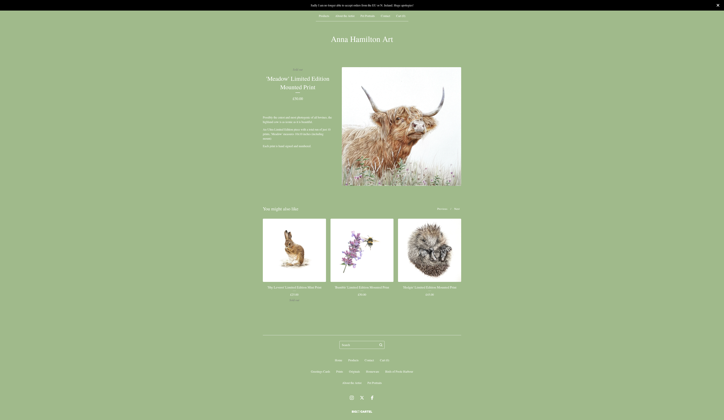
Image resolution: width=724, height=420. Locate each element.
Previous (442, 209)
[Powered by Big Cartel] (362, 411)
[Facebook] (372, 397)
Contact (385, 16)
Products (324, 16)
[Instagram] (352, 397)
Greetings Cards (320, 371)
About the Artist (344, 16)
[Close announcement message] (718, 5)
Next (457, 209)
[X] (362, 397)
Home (338, 360)
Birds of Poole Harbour (399, 371)
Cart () (400, 16)
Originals (354, 371)
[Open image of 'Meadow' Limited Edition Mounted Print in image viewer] (401, 126)
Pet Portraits (367, 16)
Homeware (372, 371)
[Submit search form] (381, 345)
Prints (339, 371)
